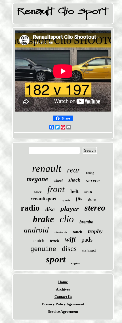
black (38, 192)
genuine (43, 249)
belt (74, 191)
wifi (70, 239)
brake (43, 219)
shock (74, 180)
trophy (95, 231)
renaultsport (43, 198)
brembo (86, 221)
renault (46, 168)
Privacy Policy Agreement (63, 304)
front (56, 189)
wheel (58, 180)
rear (73, 169)
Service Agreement (63, 311)
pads (86, 239)
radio (30, 207)
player (69, 208)
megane (37, 179)
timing (90, 172)
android (36, 230)
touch (77, 232)
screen (93, 180)
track (54, 240)
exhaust (89, 250)
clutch (38, 240)
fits (79, 198)
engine (75, 263)
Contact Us (63, 297)
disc (50, 209)
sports (66, 200)
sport (56, 259)
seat (88, 191)
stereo (95, 207)
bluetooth (60, 232)
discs (69, 248)
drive (92, 199)
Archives (63, 289)
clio (67, 219)
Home (63, 282)
